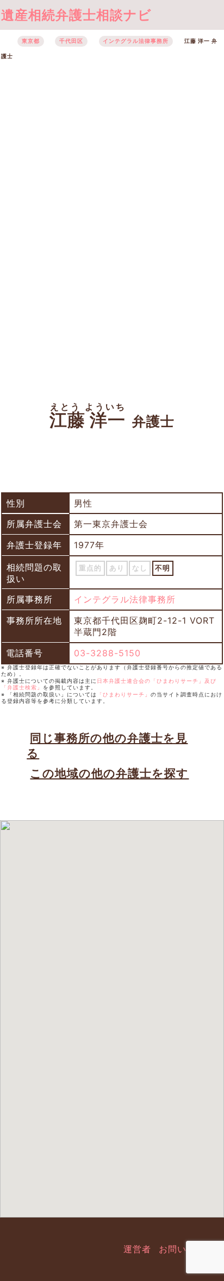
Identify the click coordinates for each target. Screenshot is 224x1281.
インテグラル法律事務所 (136, 41)
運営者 (137, 1249)
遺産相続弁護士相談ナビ (76, 15)
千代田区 (71, 41)
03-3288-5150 (107, 653)
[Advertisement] (112, 225)
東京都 (31, 41)
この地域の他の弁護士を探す (109, 773)
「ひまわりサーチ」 (124, 694)
